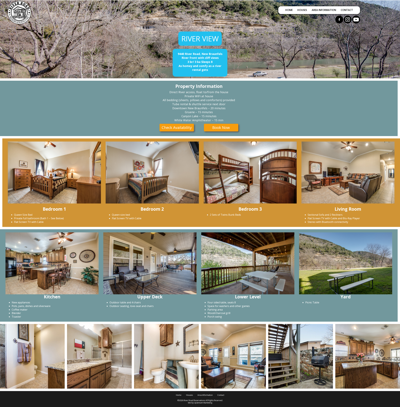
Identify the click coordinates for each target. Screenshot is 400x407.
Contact (347, 10)
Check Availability (177, 127)
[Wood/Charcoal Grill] (300, 356)
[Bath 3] (166, 356)
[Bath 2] (99, 356)
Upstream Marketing (203, 402)
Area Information (324, 10)
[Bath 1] (32, 356)
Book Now (221, 127)
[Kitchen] (367, 356)
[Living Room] (233, 356)
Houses (302, 10)
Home (289, 10)
